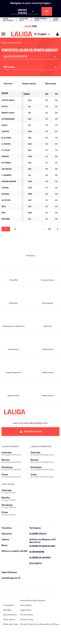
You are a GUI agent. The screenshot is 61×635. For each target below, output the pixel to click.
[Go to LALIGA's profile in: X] (22, 592)
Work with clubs (10, 624)
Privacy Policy (26, 615)
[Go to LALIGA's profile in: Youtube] (56, 592)
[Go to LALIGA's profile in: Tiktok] (39, 592)
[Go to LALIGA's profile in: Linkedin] (30, 592)
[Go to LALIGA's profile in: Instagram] (13, 592)
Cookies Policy (26, 619)
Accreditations (10, 615)
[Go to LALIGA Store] (30, 26)
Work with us (9, 619)
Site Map (7, 610)
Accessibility (26, 605)
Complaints (8, 605)
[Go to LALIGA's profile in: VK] (48, 592)
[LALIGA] (21, 34)
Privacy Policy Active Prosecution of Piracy (39, 624)
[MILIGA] (56, 34)
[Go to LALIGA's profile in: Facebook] (4, 592)
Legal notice (25, 610)
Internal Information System (32, 600)
